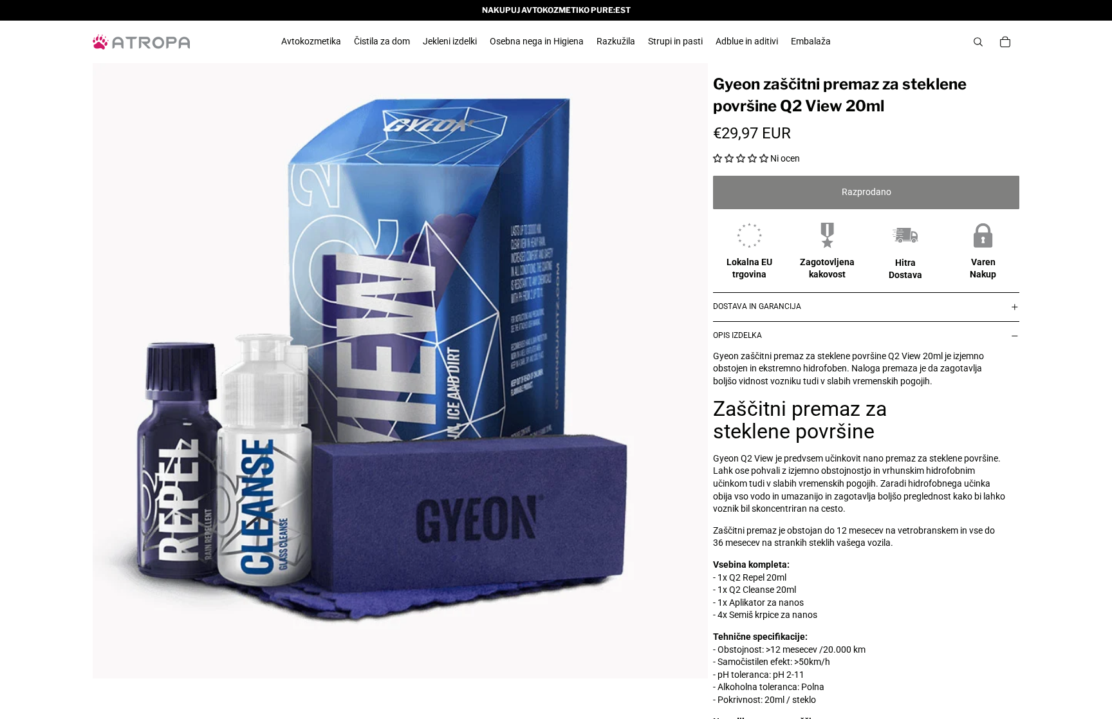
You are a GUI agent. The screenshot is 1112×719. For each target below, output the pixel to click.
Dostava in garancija (757, 306)
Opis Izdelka (737, 335)
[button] (740, 158)
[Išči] (978, 42)
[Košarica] (1005, 42)
